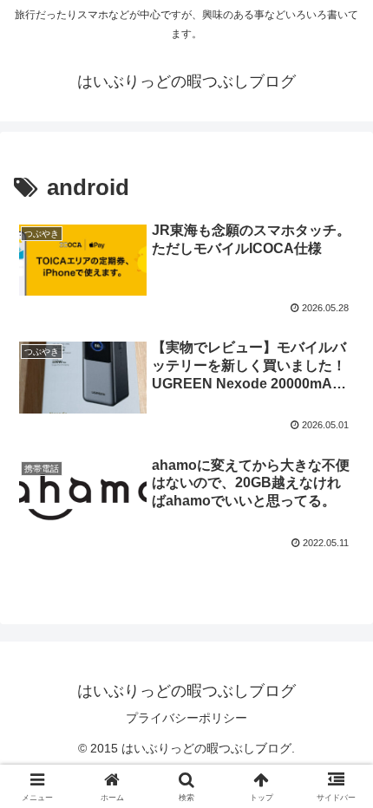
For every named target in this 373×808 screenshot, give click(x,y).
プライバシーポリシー (186, 718)
